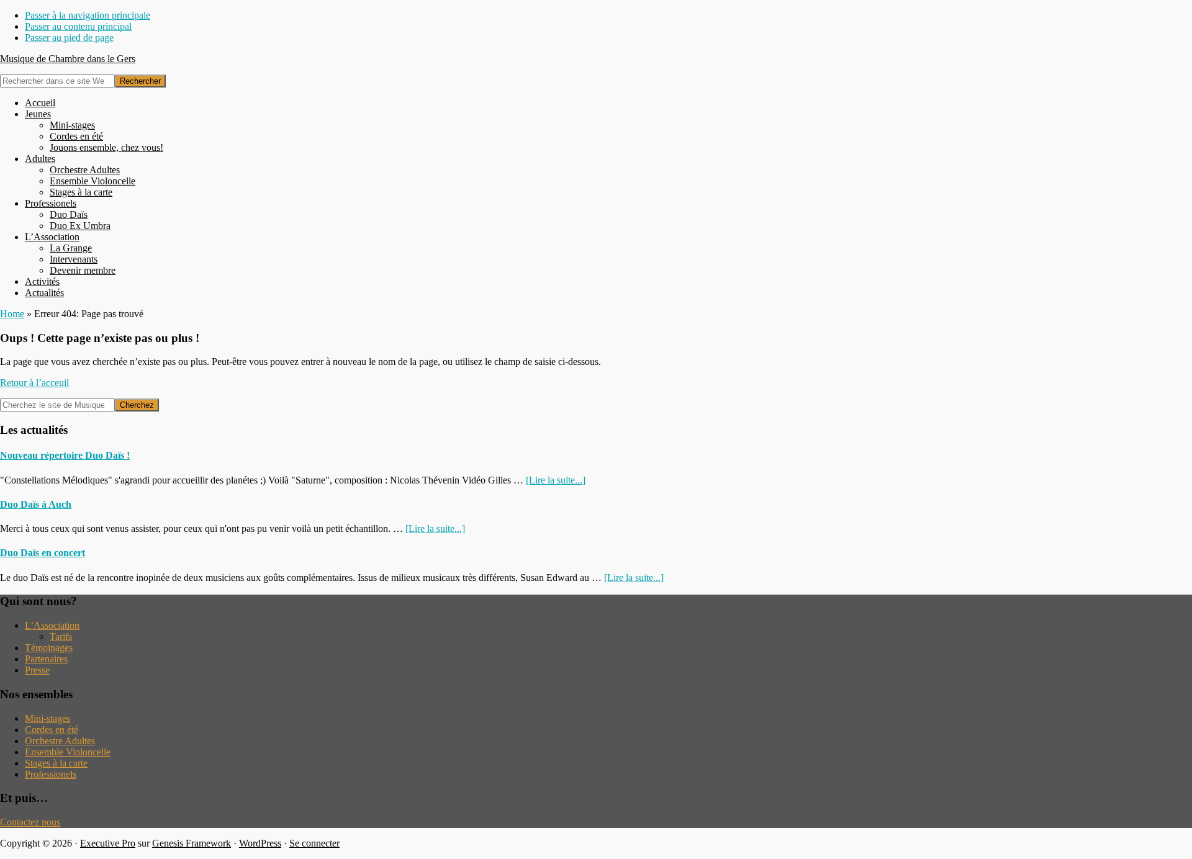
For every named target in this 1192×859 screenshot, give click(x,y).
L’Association (52, 625)
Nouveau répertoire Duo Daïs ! (65, 455)
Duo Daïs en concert (42, 552)
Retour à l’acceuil (34, 382)
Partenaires (46, 659)
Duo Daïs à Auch (35, 504)
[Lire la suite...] (555, 480)
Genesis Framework (191, 843)
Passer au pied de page (69, 37)
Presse (37, 670)
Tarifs (61, 636)
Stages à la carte (56, 763)
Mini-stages (47, 718)
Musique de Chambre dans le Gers (67, 58)
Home (12, 313)
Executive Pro (107, 843)
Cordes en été (51, 729)
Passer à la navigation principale (87, 15)
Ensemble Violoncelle (68, 752)
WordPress (260, 843)
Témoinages (49, 647)
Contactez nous (30, 822)
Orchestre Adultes (60, 740)
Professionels (50, 774)
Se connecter (314, 843)
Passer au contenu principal (78, 26)
